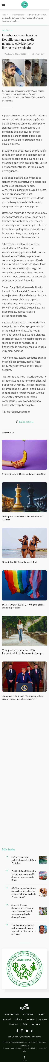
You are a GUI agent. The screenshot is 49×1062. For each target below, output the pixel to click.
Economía (14, 1024)
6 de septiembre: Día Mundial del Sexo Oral (24, 473)
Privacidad (30, 1048)
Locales (40, 1014)
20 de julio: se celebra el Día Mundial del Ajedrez (22, 518)
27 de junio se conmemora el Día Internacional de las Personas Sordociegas (22, 652)
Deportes (43, 1019)
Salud (25, 1024)
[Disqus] (24, 737)
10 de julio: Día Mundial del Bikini (19, 562)
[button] (3, 4)
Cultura (18, 1019)
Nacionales (28, 1014)
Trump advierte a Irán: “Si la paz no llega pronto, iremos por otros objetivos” (22, 697)
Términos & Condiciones (12, 1048)
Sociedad (6, 1019)
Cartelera (30, 1019)
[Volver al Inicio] (24, 4)
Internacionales (12, 1014)
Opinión (36, 1024)
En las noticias (26, 421)
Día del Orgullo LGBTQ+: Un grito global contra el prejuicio (23, 606)
